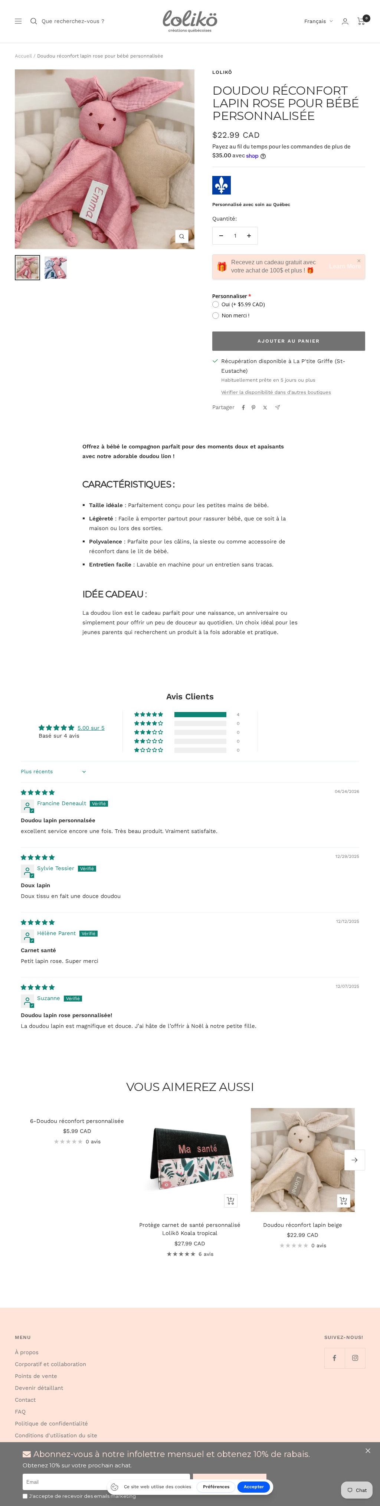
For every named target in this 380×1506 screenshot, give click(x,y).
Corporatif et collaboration (50, 1364)
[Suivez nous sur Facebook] (334, 1358)
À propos (27, 1352)
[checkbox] (25, 1496)
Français (315, 21)
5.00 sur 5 (91, 728)
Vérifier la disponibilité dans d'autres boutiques (276, 392)
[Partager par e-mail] (277, 407)
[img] (38, 792)
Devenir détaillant (39, 1388)
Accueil (23, 56)
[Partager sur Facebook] (243, 407)
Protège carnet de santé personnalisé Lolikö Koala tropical (189, 1229)
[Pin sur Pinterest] (253, 407)
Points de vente (36, 1376)
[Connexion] (345, 21)
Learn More (345, 266)
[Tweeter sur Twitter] (265, 407)
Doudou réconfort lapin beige (302, 1225)
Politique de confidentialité (51, 1423)
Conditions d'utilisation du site (56, 1435)
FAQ (20, 1411)
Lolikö (222, 72)
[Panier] (361, 21)
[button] (369, 1451)
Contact (25, 1399)
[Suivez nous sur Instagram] (355, 1358)
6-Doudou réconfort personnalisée (77, 1121)
